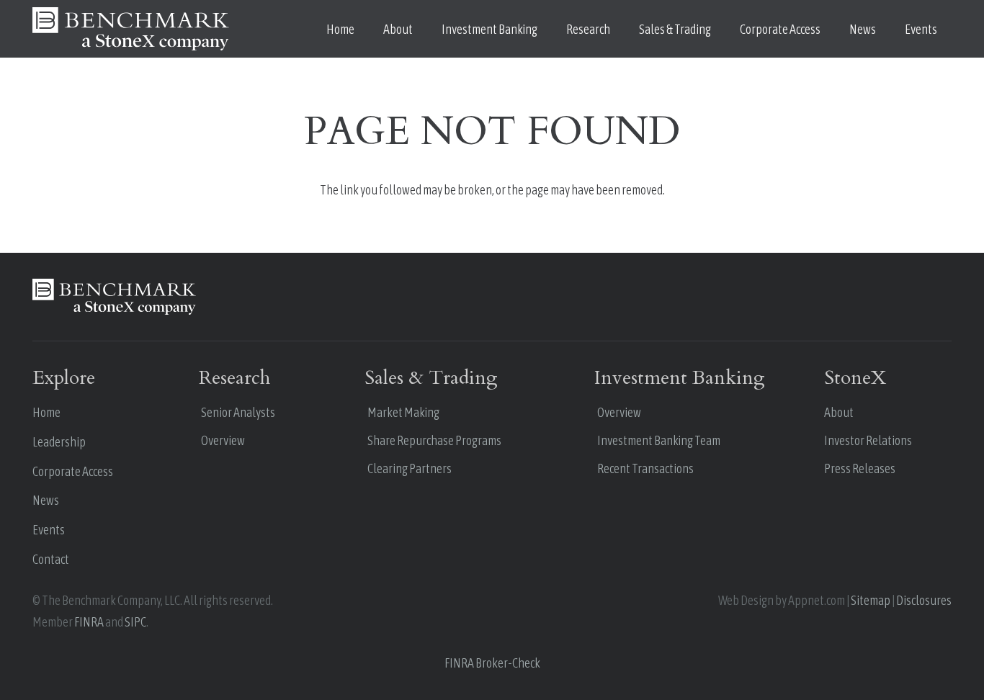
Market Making (403, 412)
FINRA (89, 621)
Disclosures (924, 600)
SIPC (135, 621)
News (45, 500)
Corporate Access (72, 471)
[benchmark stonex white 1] (130, 28)
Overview (223, 440)
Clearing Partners (409, 468)
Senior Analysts (238, 412)
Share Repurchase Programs (434, 440)
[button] (424, 29)
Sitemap (870, 600)
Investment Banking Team (658, 440)
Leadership (59, 441)
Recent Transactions (645, 468)
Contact (50, 559)
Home (46, 412)
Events (48, 529)
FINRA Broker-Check (492, 662)
